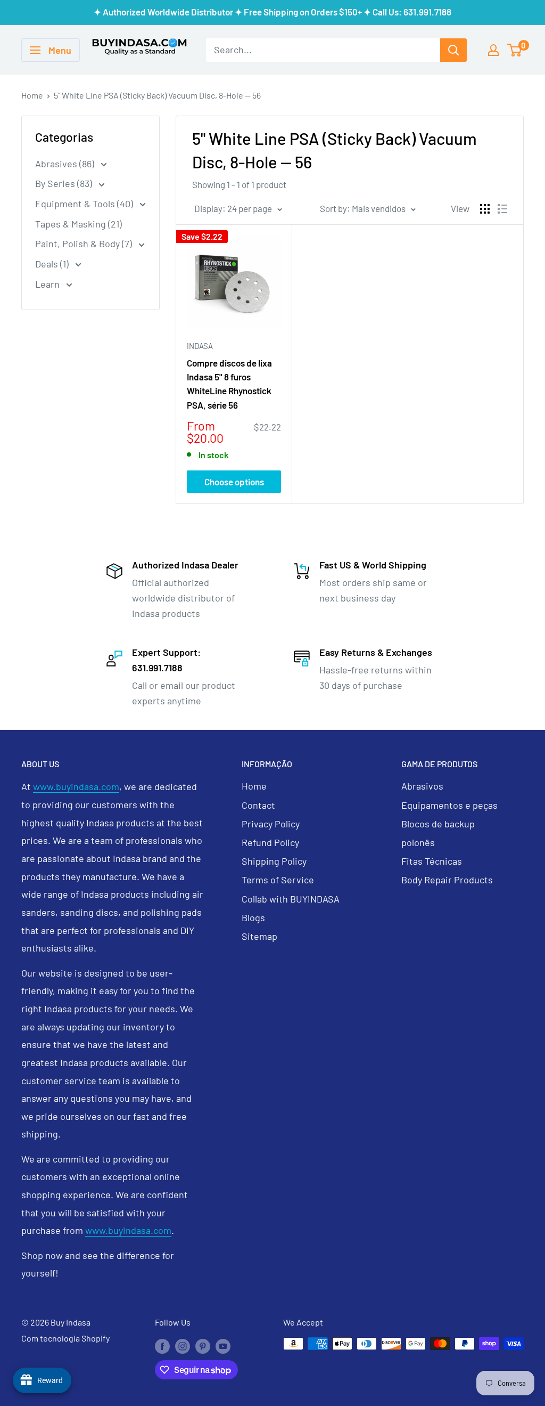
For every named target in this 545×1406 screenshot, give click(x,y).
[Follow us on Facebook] (162, 1345)
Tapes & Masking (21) (78, 224)
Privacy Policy (271, 824)
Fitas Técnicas (431, 861)
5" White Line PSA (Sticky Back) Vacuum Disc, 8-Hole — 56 (157, 95)
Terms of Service (278, 879)
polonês (418, 842)
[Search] (453, 50)
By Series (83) (64, 183)
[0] (515, 50)
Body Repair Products (447, 879)
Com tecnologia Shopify (65, 1338)
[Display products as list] (502, 209)
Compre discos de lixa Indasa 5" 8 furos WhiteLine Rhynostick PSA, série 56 (229, 383)
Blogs (253, 917)
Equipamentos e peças (449, 805)
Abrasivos (422, 786)
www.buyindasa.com (76, 786)
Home (32, 95)
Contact (258, 805)
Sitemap (259, 936)
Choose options (234, 481)
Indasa (200, 346)
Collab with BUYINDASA (291, 899)
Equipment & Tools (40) (85, 203)
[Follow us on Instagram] (182, 1345)
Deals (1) (53, 264)
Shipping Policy (274, 861)
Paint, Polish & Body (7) (84, 243)
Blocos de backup (438, 824)
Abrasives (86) (65, 163)
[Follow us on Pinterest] (202, 1345)
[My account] (493, 50)
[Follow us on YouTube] (223, 1345)
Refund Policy (270, 842)
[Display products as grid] (485, 209)
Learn (48, 284)
